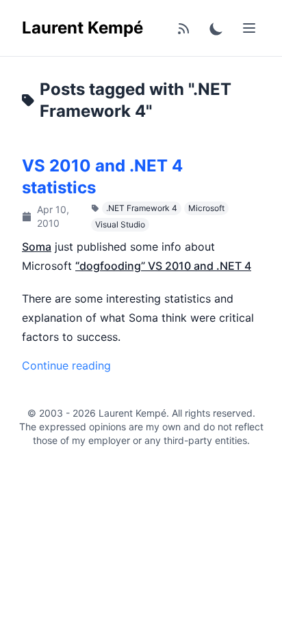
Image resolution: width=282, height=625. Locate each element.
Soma (36, 246)
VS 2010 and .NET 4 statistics (102, 176)
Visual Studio (120, 224)
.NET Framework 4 (141, 208)
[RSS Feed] (183, 28)
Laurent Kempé (82, 28)
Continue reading (66, 365)
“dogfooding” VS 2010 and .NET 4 (163, 266)
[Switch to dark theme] (216, 28)
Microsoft (206, 208)
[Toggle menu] (249, 28)
